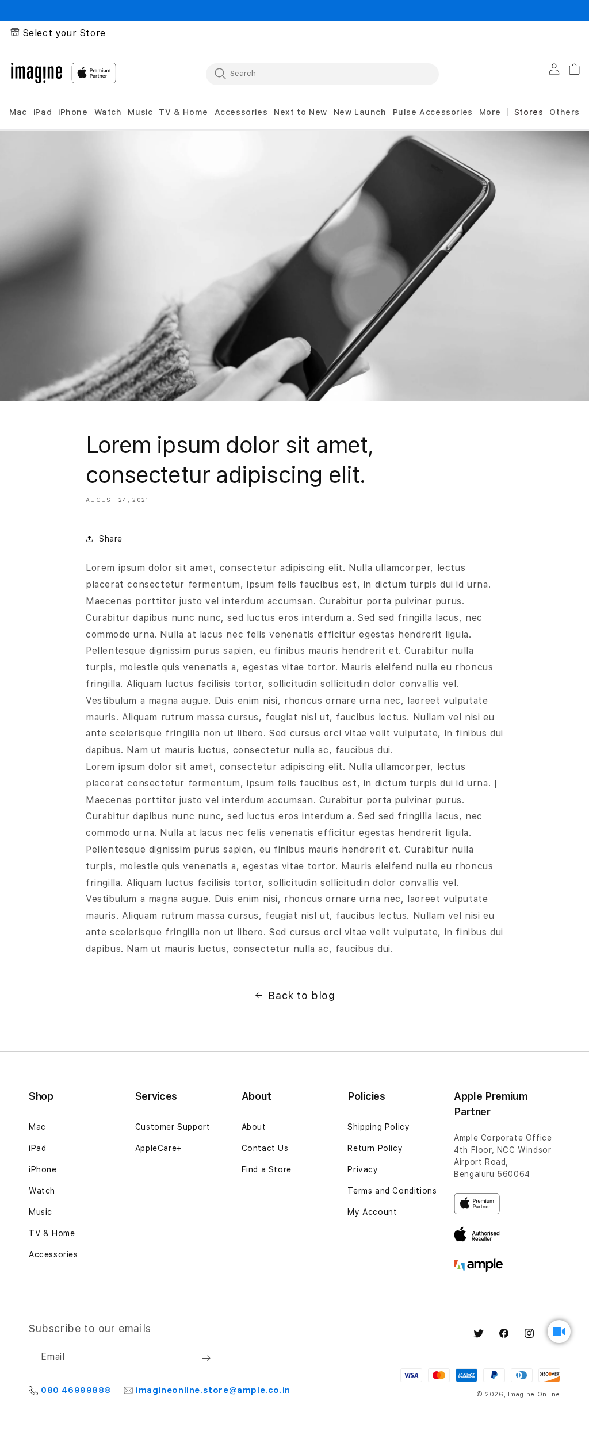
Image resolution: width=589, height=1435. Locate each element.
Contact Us (265, 1148)
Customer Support (173, 1126)
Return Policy (375, 1148)
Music (40, 1212)
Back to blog (301, 995)
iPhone (43, 1169)
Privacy (362, 1169)
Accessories (53, 1254)
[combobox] (322, 73)
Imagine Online (534, 1394)
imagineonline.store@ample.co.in (213, 1390)
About (254, 1126)
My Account (372, 1212)
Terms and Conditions (392, 1190)
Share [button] (111, 538)
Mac (37, 1126)
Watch (42, 1190)
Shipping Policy (378, 1126)
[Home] (36, 73)
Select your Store (64, 33)
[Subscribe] (206, 1358)
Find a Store (267, 1169)
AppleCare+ (158, 1148)
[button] (18, 112)
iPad (37, 1148)
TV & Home (52, 1233)
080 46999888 (75, 1390)
